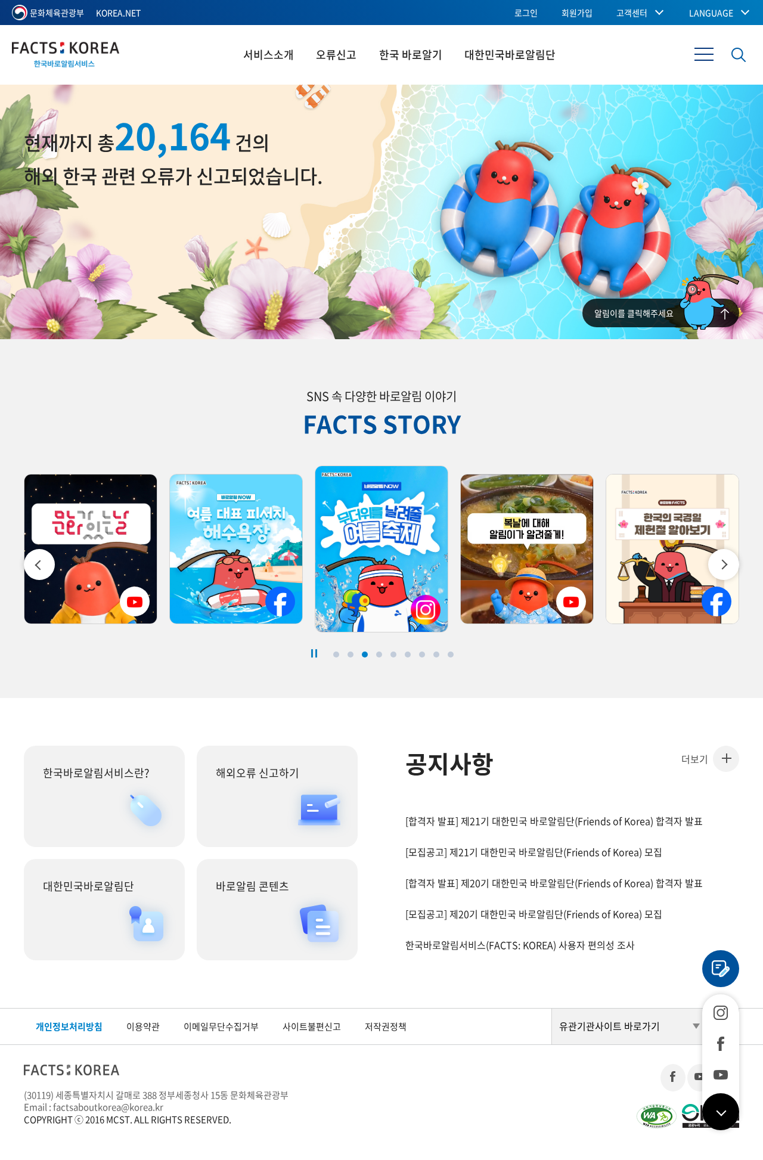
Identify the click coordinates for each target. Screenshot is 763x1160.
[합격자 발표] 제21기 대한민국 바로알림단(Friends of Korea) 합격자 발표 (554, 821)
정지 (314, 653)
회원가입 (577, 12)
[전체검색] (738, 54)
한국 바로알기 (410, 54)
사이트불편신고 (312, 1026)
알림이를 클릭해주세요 (634, 313)
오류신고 (336, 54)
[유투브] (720, 1074)
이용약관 (143, 1026)
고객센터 (631, 12)
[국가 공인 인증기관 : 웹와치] (656, 1116)
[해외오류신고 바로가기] (720, 968)
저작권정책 (386, 1026)
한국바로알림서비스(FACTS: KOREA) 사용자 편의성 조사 (520, 945)
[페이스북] (720, 1043)
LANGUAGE (711, 12)
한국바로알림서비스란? (96, 773)
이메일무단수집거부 (221, 1026)
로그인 (526, 12)
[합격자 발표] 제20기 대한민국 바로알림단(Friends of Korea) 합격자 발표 (554, 883)
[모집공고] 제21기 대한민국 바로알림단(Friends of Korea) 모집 (533, 852)
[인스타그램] (720, 1012)
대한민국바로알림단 (510, 54)
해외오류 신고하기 (257, 773)
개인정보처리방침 (69, 1026)
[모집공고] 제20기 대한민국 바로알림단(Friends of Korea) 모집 (533, 914)
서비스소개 (268, 54)
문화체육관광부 (57, 12)
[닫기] (720, 1111)
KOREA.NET (118, 12)
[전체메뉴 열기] (704, 54)
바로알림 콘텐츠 (252, 886)
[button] (723, 564)
